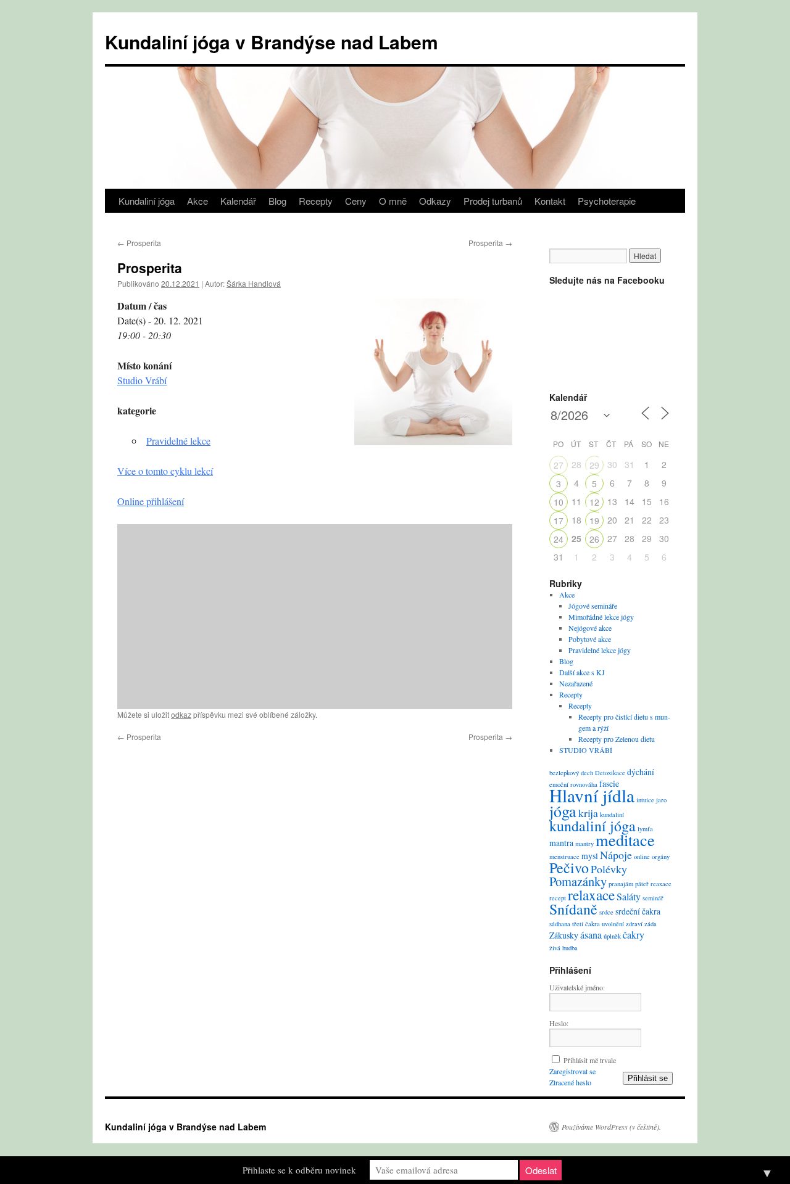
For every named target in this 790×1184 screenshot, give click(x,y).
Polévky (609, 868)
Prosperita (139, 242)
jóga (562, 810)
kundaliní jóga (592, 826)
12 (594, 502)
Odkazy (435, 200)
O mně (393, 200)
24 (558, 539)
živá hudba (563, 948)
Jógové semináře (592, 605)
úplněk (612, 936)
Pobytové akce (589, 639)
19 (594, 520)
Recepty (316, 200)
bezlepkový (564, 772)
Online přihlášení (150, 501)
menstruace (564, 856)
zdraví (634, 923)
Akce (197, 200)
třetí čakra (586, 923)
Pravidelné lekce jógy (599, 650)
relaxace (591, 895)
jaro (661, 800)
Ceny (356, 200)
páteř (642, 883)
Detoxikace (610, 772)
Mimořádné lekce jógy (601, 617)
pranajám (621, 883)
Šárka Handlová (254, 283)
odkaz (181, 714)
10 (558, 502)
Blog (277, 200)
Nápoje (616, 854)
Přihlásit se (648, 1078)
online (642, 856)
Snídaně (573, 909)
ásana (591, 935)
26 (594, 539)
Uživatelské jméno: (577, 987)
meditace (625, 839)
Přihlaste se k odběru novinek (299, 1170)
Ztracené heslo (570, 1082)
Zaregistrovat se (572, 1071)
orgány (661, 856)
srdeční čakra (637, 911)
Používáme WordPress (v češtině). (611, 1127)
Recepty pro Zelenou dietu (616, 739)
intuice (645, 800)
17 (558, 520)
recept (557, 898)
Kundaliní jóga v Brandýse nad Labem (271, 41)
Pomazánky (578, 881)
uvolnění (613, 923)
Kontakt (549, 200)
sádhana (559, 923)
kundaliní (612, 814)
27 (558, 465)
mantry (584, 843)
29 (594, 465)
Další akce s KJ (582, 672)
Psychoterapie (607, 200)
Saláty (629, 896)
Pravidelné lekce (178, 440)
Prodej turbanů (493, 200)
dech (587, 772)
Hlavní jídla (591, 795)
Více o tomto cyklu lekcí (165, 470)
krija (588, 812)
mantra (561, 843)
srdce (606, 912)
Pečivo (569, 868)
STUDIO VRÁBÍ (585, 750)
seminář (652, 898)
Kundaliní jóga (146, 200)
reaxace (661, 883)
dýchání (640, 772)
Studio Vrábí (142, 380)
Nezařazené (575, 683)
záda (650, 923)
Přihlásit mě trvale (589, 1060)
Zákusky (563, 935)
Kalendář (238, 200)
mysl (589, 855)
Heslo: (558, 1023)
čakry (633, 935)
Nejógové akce (590, 628)
